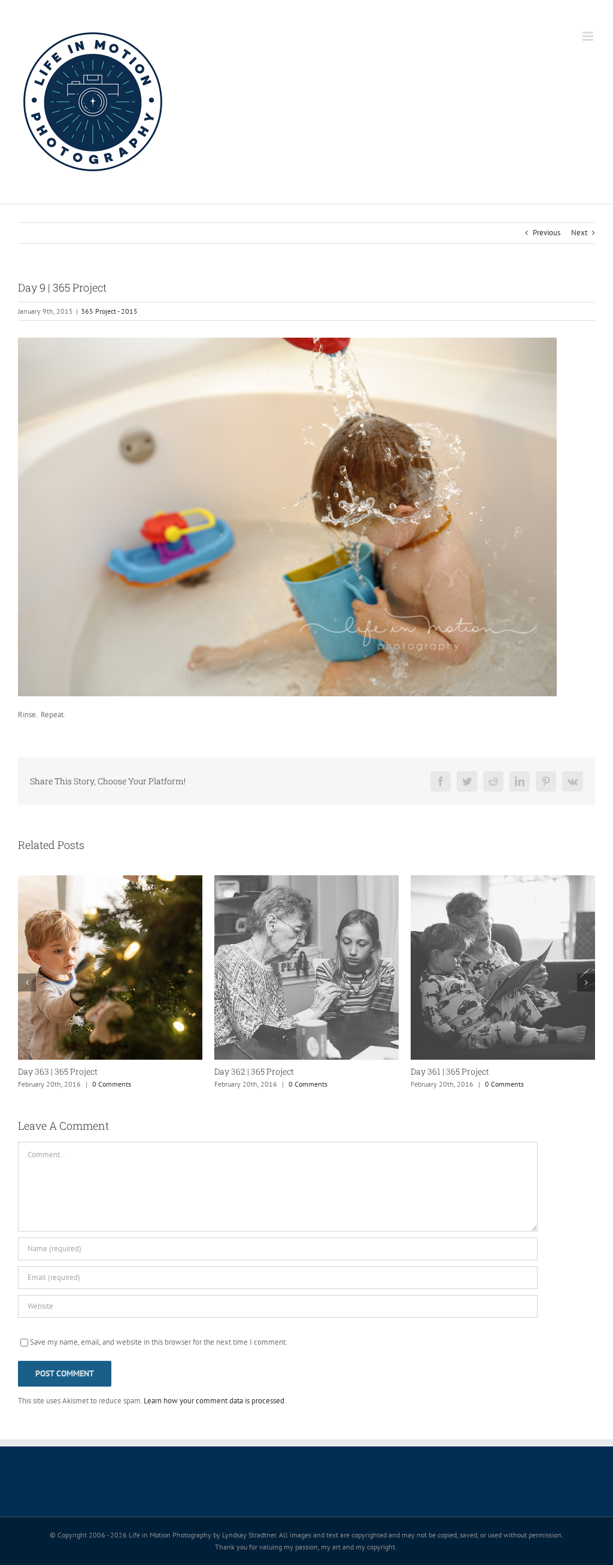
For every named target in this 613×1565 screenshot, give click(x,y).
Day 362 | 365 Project (254, 1071)
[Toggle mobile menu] (588, 36)
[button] (27, 982)
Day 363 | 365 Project (58, 1071)
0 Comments (111, 1083)
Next (579, 233)
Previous (546, 233)
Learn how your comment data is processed (214, 1401)
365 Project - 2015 (109, 311)
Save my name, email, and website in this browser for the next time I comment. (158, 1342)
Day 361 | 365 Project (450, 1071)
